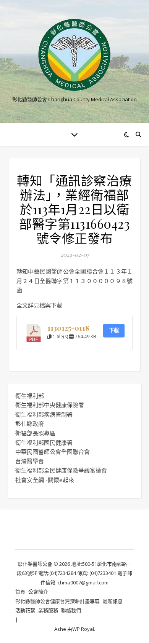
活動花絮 (25, 610)
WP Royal (83, 628)
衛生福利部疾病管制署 (44, 414)
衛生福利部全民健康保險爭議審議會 (61, 470)
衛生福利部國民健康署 (44, 442)
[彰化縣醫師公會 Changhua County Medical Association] (74, 55)
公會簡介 (38, 591)
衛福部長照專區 (35, 433)
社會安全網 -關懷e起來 (44, 480)
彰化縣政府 (29, 423)
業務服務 (48, 610)
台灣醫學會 (29, 461)
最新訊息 (113, 601)
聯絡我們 (71, 610)
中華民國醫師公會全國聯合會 (52, 451)
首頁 (20, 591)
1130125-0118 (68, 328)
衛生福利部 (29, 395)
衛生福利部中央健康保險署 (49, 405)
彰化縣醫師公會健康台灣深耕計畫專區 (57, 601)
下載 (114, 330)
